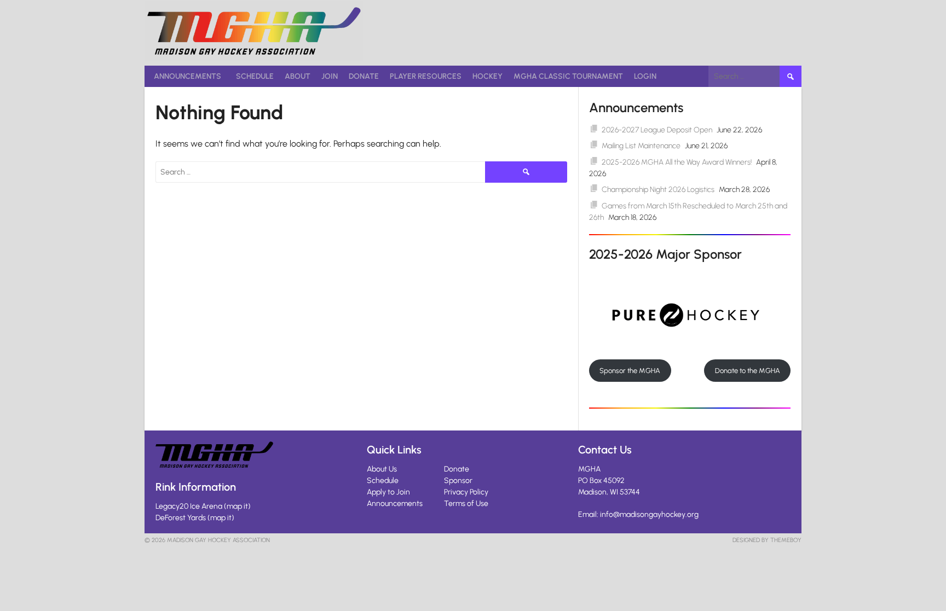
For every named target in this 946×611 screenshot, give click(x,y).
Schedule (255, 76)
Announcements (187, 76)
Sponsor (458, 480)
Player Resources (426, 76)
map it (237, 506)
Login (645, 76)
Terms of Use (466, 503)
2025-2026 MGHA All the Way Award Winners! (677, 162)
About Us (382, 469)
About (297, 76)
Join (329, 76)
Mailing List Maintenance (641, 145)
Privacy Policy (466, 492)
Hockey (487, 76)
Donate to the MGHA (747, 370)
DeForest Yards (180, 517)
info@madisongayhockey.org (649, 514)
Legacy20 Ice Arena (188, 506)
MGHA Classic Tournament (568, 76)
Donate (364, 76)
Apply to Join (388, 492)
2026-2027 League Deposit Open (657, 130)
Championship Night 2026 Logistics (658, 189)
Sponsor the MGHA (629, 370)
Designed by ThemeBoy (766, 540)
